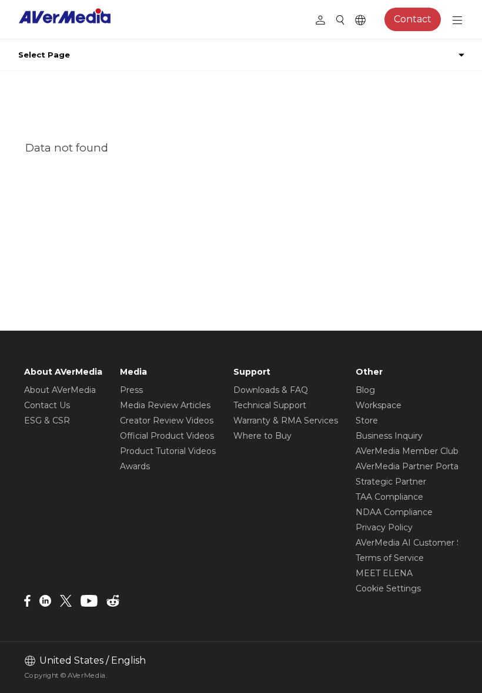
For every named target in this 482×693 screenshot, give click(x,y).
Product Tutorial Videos (168, 451)
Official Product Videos (167, 435)
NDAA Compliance (394, 512)
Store (367, 420)
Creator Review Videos (166, 420)
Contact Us (47, 405)
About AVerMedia (60, 390)
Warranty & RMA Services (285, 420)
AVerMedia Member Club (407, 451)
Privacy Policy (384, 527)
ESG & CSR (47, 420)
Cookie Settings (388, 588)
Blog (365, 390)
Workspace (378, 405)
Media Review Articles (165, 405)
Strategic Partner (391, 481)
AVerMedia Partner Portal (408, 466)
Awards (135, 466)
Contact (412, 19)
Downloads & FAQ (270, 390)
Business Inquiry (389, 435)
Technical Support (269, 405)
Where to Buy (262, 435)
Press (131, 390)
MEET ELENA (384, 573)
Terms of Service (390, 558)
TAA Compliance (389, 497)
